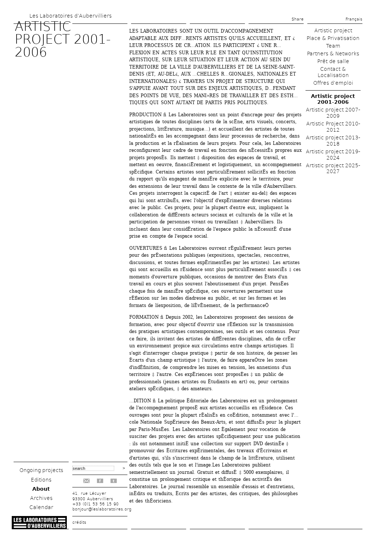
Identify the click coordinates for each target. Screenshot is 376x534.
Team (333, 46)
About (41, 489)
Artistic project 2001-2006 (333, 99)
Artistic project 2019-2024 (333, 155)
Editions (41, 480)
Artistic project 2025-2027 (333, 168)
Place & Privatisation (333, 38)
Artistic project (333, 30)
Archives (41, 498)
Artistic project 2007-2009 (333, 113)
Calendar (41, 507)
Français (354, 19)
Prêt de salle (333, 61)
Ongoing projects (41, 470)
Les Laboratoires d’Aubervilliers (70, 16)
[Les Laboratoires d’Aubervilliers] (39, 527)
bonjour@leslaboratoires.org (101, 509)
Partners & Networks (333, 53)
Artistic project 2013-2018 (333, 141)
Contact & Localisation (333, 72)
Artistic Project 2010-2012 (333, 127)
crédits (79, 522)
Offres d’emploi (333, 83)
